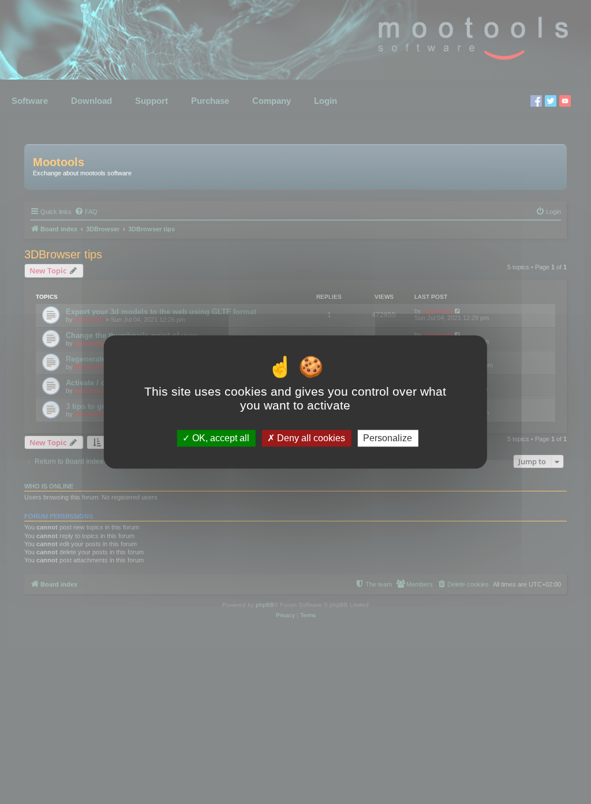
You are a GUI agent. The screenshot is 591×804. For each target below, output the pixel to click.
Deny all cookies (310, 438)
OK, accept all (219, 438)
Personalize (387, 438)
